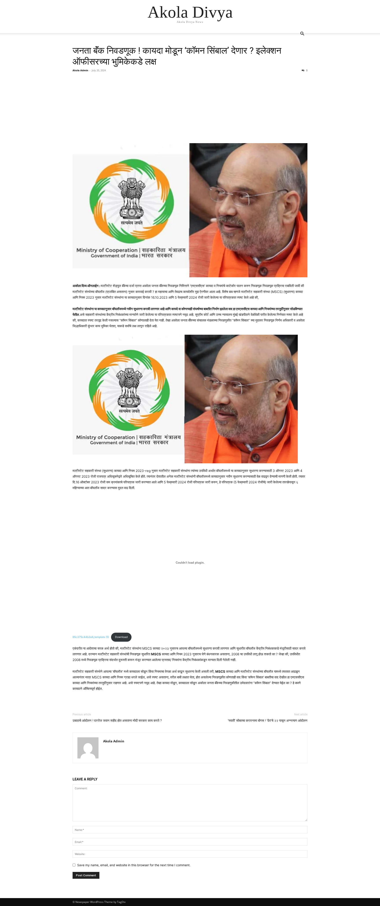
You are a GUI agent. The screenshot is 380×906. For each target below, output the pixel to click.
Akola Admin (80, 70)
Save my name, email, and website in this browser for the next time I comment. (133, 865)
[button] (302, 34)
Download (121, 637)
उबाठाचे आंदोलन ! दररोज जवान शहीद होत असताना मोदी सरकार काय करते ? (117, 721)
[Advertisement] (190, 108)
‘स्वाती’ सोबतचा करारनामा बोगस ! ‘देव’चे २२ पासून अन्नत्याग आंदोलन (267, 721)
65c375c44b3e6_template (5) (91, 637)
